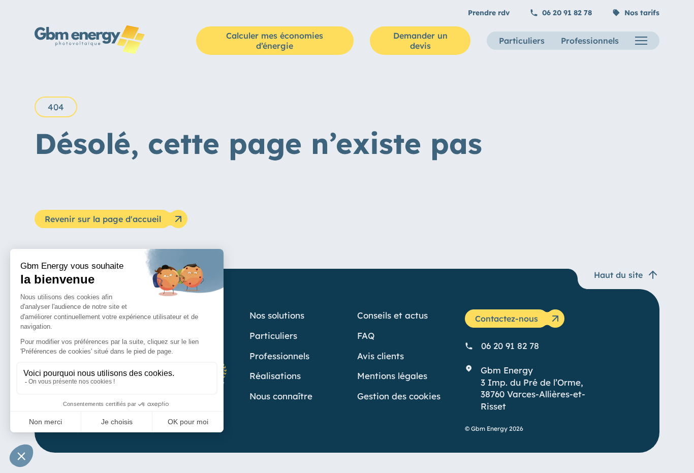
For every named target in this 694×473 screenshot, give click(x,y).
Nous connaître (280, 396)
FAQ (365, 335)
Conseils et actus (392, 315)
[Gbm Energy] (90, 51)
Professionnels (590, 41)
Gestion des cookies (398, 396)
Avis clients (380, 356)
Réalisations (275, 375)
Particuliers (522, 41)
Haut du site (618, 275)
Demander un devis (420, 40)
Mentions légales (392, 375)
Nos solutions (276, 315)
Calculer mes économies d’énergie (274, 40)
